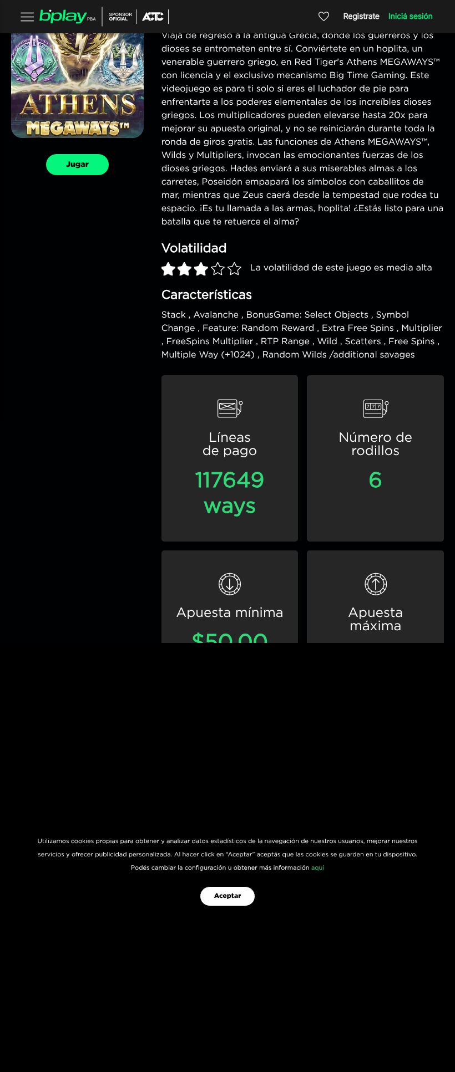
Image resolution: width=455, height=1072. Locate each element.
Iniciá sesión (410, 16)
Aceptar (227, 896)
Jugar (77, 165)
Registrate (361, 16)
